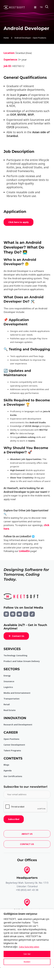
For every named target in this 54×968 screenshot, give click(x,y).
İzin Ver (27, 954)
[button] (16, 636)
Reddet (27, 961)
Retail (7, 704)
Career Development (14, 744)
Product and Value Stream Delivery (22, 661)
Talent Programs (12, 750)
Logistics (8, 687)
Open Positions (11, 739)
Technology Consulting (15, 655)
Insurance (9, 681)
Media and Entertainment (17, 693)
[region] (27, 938)
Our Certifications (13, 776)
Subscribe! (13, 819)
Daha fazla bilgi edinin (29, 946)
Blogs (6, 764)
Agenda (8, 770)
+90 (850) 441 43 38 (27, 890)
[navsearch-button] (47, 7)
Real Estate (10, 710)
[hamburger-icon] (35, 7)
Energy (7, 675)
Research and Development (18, 724)
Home (6, 37)
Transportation (11, 698)
